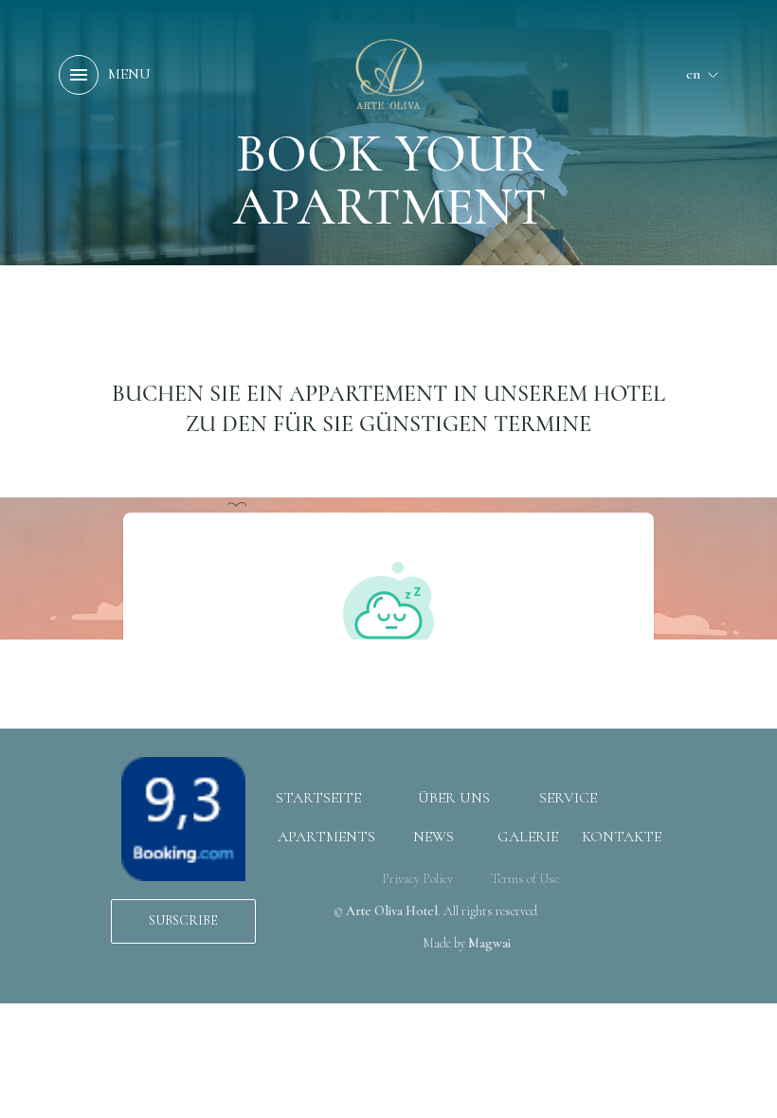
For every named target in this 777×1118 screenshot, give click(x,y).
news (433, 836)
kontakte (621, 836)
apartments (326, 836)
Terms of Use (525, 879)
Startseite (318, 797)
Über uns (454, 797)
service (568, 797)
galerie (527, 836)
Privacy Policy (417, 879)
